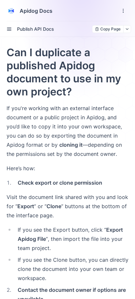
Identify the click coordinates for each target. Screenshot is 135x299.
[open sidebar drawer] (9, 29)
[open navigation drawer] (123, 11)
